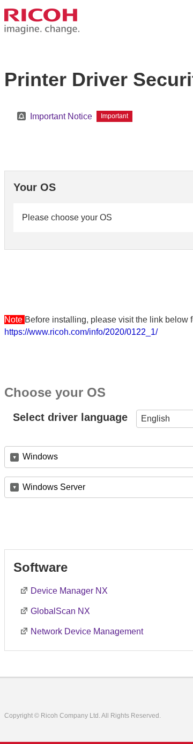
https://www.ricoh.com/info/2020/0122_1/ (81, 331)
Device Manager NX (69, 590)
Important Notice (61, 116)
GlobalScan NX (60, 611)
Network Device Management (87, 631)
